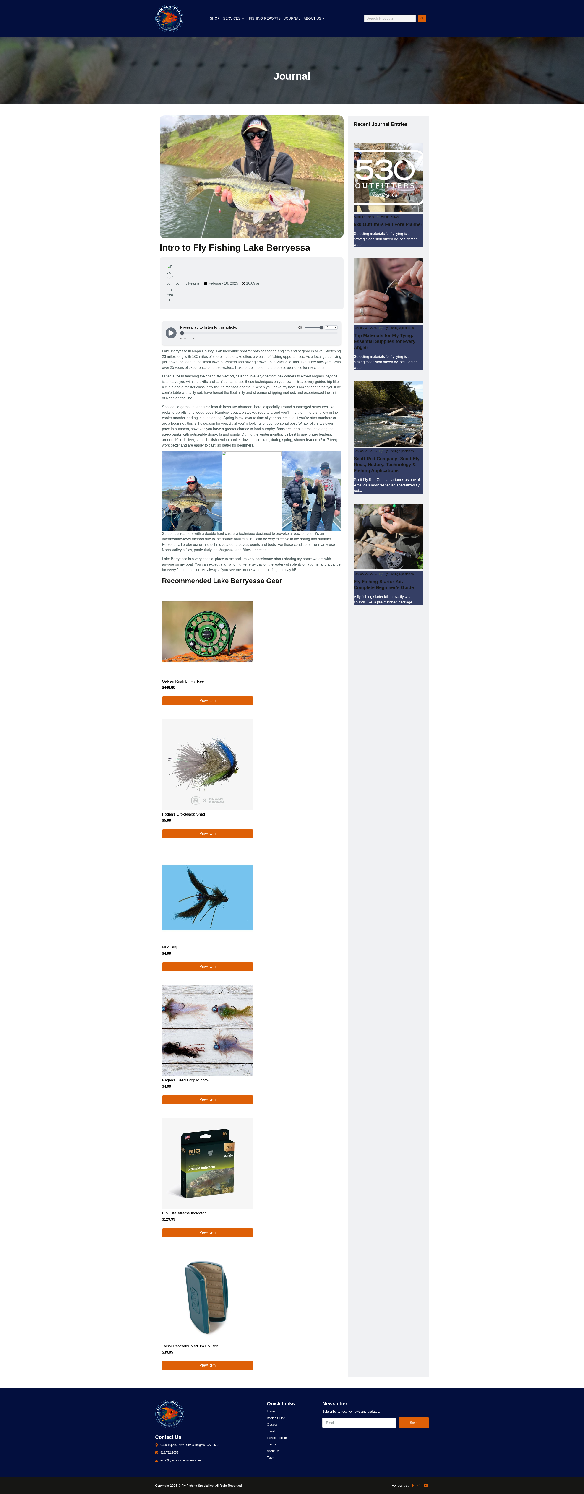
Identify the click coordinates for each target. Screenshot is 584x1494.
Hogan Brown (390, 216)
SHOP (215, 18)
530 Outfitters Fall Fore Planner (388, 224)
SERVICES (231, 18)
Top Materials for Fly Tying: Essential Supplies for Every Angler (384, 341)
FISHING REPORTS (265, 18)
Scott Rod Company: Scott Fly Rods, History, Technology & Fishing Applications (387, 464)
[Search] (422, 18)
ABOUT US (312, 18)
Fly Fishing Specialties (399, 328)
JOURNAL (292, 18)
